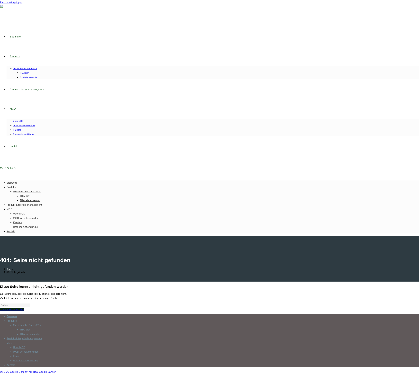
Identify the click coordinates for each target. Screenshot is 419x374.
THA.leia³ (25, 196)
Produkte (12, 187)
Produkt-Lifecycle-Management (24, 204)
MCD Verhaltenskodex (26, 218)
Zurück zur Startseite (12, 309)
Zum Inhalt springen (11, 2)
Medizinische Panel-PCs (27, 191)
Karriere (17, 222)
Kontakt (11, 231)
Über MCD (19, 213)
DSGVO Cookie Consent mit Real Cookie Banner (28, 371)
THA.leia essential (30, 200)
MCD (9, 209)
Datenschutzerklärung (25, 226)
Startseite (12, 182)
